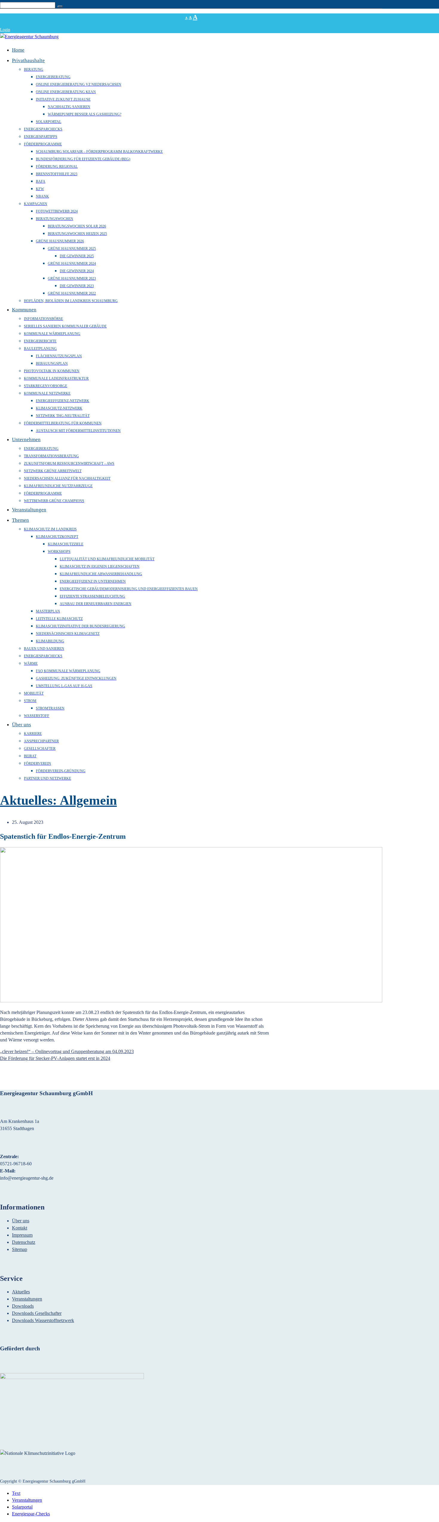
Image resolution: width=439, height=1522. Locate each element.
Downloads (23, 1306)
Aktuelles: (30, 800)
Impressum (22, 1235)
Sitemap (19, 1249)
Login (5, 29)
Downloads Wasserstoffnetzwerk (43, 1320)
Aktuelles (21, 1291)
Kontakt (19, 1227)
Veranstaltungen (27, 1298)
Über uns (20, 1220)
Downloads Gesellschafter (37, 1313)
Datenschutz (23, 1242)
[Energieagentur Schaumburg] (29, 36)
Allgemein (88, 800)
